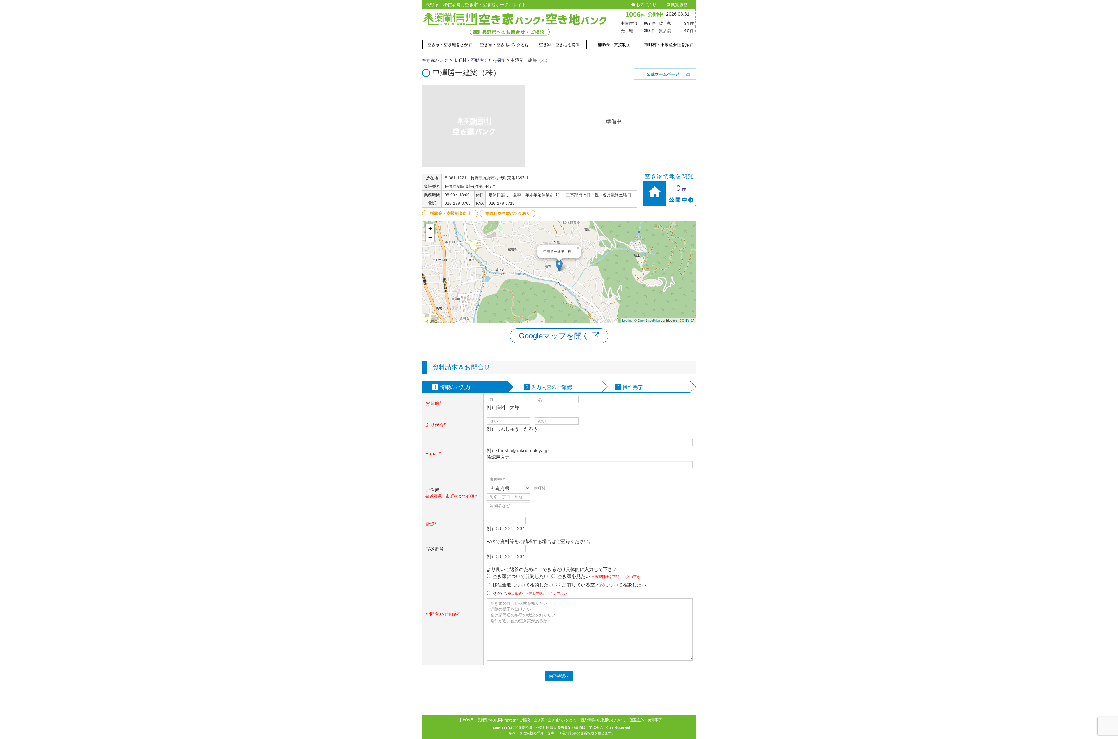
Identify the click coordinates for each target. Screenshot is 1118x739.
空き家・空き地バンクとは (504, 44)
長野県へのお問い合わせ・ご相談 (503, 720)
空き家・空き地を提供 (559, 44)
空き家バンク (435, 60)
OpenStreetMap (649, 320)
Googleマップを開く (555, 335)
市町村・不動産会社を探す (668, 44)
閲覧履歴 (678, 4)
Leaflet (627, 320)
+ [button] (430, 228)
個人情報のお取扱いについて (603, 720)
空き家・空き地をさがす (449, 44)
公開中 (655, 14)
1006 (635, 14)
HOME (468, 720)
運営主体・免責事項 (645, 720)
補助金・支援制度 (614, 44)
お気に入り (646, 4)
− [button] (430, 237)
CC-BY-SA (687, 320)
